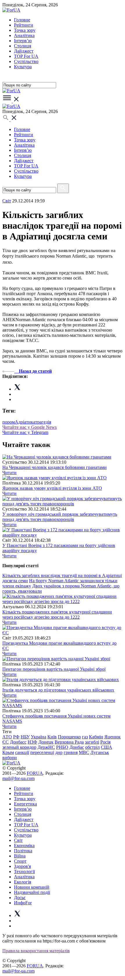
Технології (24, 871)
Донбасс (18, 742)
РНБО (62, 747)
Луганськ (99, 752)
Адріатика (25, 421)
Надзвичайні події (32, 892)
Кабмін (96, 736)
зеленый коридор (19, 747)
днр (59, 752)
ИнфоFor (23, 902)
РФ (16, 736)
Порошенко (69, 736)
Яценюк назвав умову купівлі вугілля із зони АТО (52, 488)
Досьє (20, 897)
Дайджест (23, 51)
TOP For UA (26, 56)
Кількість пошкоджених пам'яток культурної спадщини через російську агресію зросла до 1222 (57, 614)
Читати (9, 472)
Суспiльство (26, 61)
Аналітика (24, 35)
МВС (84, 752)
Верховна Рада (69, 742)
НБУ (25, 736)
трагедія (43, 421)
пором (8, 421)
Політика (23, 850)
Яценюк (112, 736)
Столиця (22, 45)
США (106, 747)
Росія (105, 742)
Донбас (76, 747)
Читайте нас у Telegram (25, 432)
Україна (38, 736)
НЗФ (32, 742)
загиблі (92, 742)
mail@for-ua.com (18, 778)
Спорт (20, 861)
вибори (9, 757)
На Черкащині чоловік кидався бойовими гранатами (54, 467)
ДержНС (46, 747)
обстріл (92, 747)
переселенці (42, 752)
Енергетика (25, 803)
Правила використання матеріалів (36, 950)
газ (85, 736)
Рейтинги (23, 25)
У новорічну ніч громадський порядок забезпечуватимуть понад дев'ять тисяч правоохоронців (59, 517)
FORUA (35, 773)
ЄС (5, 742)
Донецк (45, 742)
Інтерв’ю (23, 40)
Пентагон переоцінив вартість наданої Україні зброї (54, 669)
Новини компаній (31, 887)
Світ (18, 840)
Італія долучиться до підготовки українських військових (58, 689)
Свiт (6, 200)
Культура (23, 66)
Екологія (22, 881)
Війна (20, 855)
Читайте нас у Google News (29, 427)
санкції (22, 752)
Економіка (24, 845)
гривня (71, 752)
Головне (22, 19)
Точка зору (24, 30)
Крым (8, 752)
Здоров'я (22, 866)
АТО (7, 736)
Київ (52, 736)
